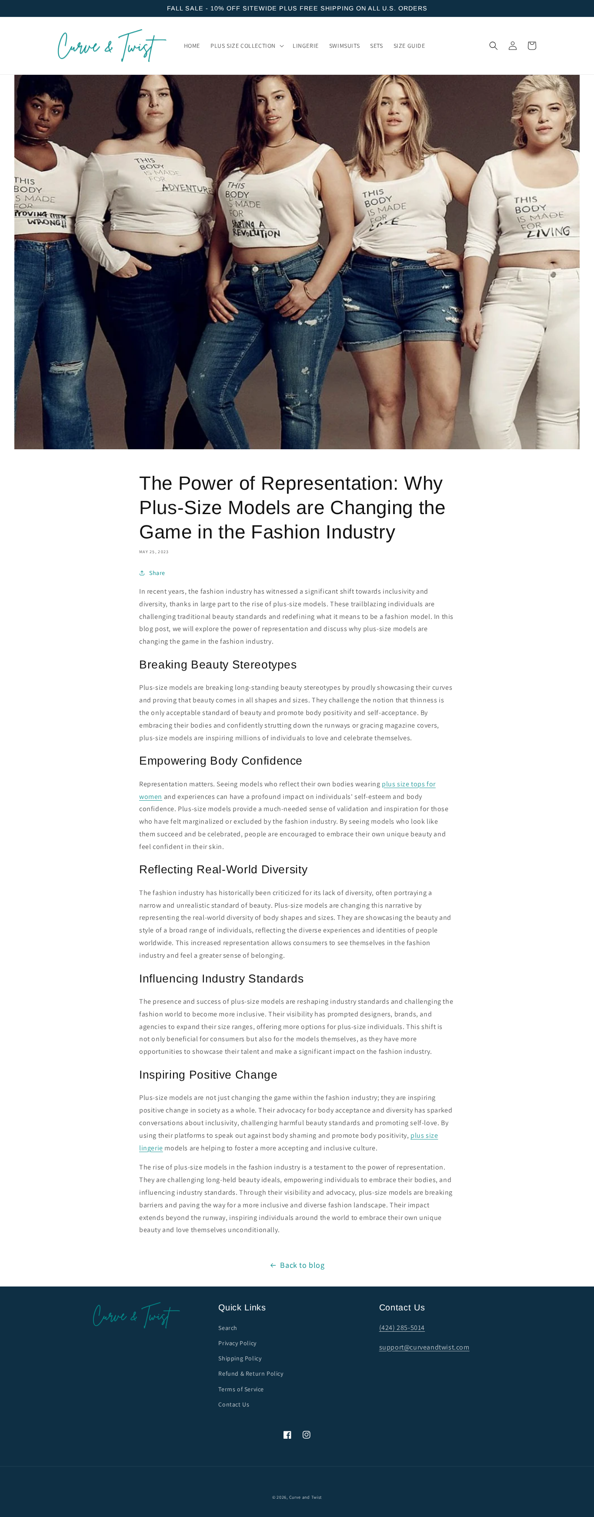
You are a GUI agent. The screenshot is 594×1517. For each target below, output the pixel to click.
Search (227, 1328)
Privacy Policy (237, 1343)
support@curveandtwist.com (424, 1347)
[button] (246, 46)
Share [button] (157, 573)
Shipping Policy (239, 1358)
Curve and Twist (305, 1497)
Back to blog (302, 1265)
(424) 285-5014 (402, 1327)
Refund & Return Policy (250, 1373)
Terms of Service (241, 1389)
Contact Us (233, 1404)
